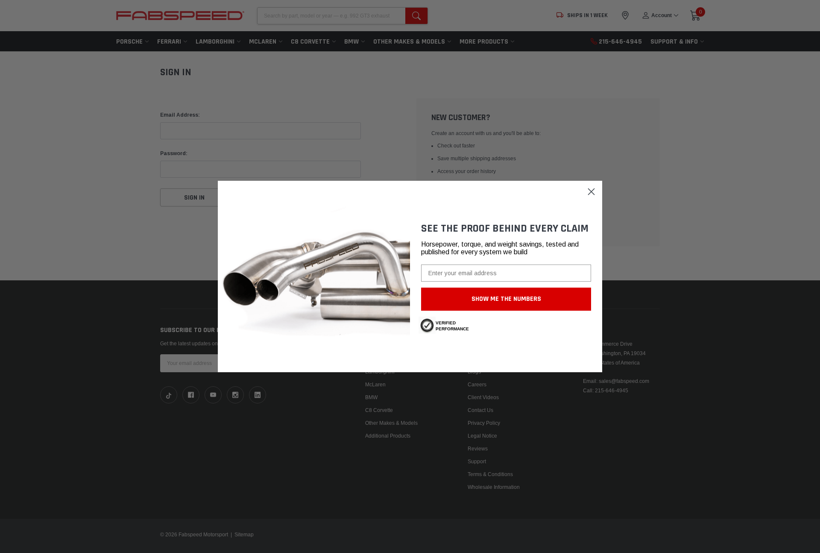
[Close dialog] (591, 191)
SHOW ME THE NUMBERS (506, 298)
